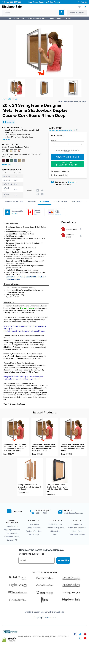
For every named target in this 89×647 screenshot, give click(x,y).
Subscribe (63, 560)
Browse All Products (76, 13)
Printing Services (55, 524)
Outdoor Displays (36, 18)
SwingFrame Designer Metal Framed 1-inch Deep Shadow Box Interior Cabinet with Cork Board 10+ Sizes (14, 448)
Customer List (77, 524)
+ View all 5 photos (9, 99)
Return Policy (34, 534)
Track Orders (34, 524)
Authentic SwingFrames (55, 528)
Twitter (80, 634)
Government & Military (12, 536)
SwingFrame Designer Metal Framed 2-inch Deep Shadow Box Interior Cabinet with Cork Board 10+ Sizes (44, 448)
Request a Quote (12, 526)
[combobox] (33, 12)
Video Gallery (55, 531)
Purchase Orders (12, 533)
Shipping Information (12, 530)
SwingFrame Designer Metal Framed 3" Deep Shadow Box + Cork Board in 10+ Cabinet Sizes (73, 448)
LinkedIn (80, 638)
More (68, 18)
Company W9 (12, 540)
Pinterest (85, 634)
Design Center (55, 521)
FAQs (55, 534)
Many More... (8, 165)
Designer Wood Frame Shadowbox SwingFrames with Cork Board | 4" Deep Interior (57, 488)
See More (6, 139)
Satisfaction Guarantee (77, 528)
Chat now (71, 182)
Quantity (53, 140)
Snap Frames (55, 18)
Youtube (85, 638)
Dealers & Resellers (33, 531)
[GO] (61, 12)
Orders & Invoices (34, 528)
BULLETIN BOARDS (16, 18)
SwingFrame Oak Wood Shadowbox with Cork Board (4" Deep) (29, 487)
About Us (77, 521)
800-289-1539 (15, 2)
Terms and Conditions (77, 534)
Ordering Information (12, 522)
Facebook (75, 634)
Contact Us (82, 2)
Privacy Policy (77, 531)
